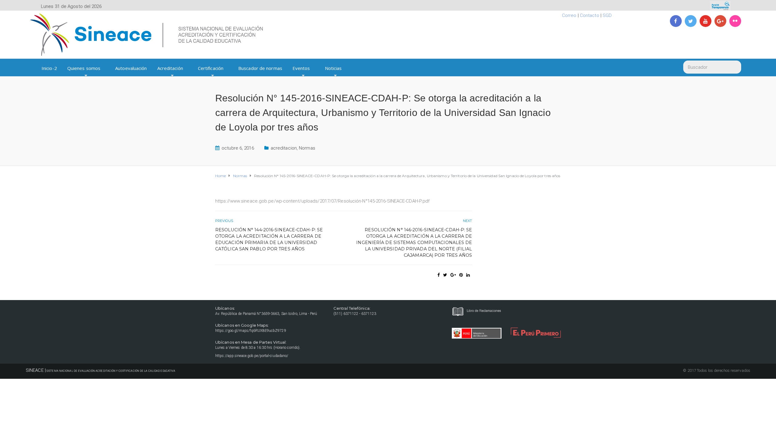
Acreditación (170, 68)
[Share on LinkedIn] (468, 274)
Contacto (589, 15)
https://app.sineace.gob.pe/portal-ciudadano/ (251, 356)
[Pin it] (461, 274)
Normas (307, 148)
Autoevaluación (131, 68)
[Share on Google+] (453, 274)
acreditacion (284, 148)
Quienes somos (83, 68)
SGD (607, 15)
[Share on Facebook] (438, 274)
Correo (569, 15)
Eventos (301, 68)
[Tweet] (445, 274)
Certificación (210, 68)
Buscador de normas (260, 68)
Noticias (333, 68)
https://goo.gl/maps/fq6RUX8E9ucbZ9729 (250, 331)
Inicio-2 (49, 68)
